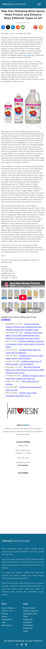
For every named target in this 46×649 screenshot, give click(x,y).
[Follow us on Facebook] (21, 644)
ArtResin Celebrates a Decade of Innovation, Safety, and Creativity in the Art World (25, 344)
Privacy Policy (29, 608)
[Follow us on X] (17, 644)
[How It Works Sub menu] (15, 608)
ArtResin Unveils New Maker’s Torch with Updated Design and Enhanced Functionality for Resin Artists (24, 335)
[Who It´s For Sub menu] (15, 611)
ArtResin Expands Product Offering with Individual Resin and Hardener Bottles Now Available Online (23, 327)
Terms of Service (30, 611)
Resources (6, 625)
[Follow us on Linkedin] (26, 644)
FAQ (3, 622)
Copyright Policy (30, 614)
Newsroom (27, 628)
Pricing (5, 614)
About (4, 616)
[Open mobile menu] (39, 4)
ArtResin (6, 320)
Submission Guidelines (28, 621)
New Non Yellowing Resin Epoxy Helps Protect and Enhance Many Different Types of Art (25, 370)
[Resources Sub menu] (13, 625)
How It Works (8, 608)
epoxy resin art (28, 55)
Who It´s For (7, 611)
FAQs (25, 616)
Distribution (7, 619)
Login (25, 631)
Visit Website (23, 465)
